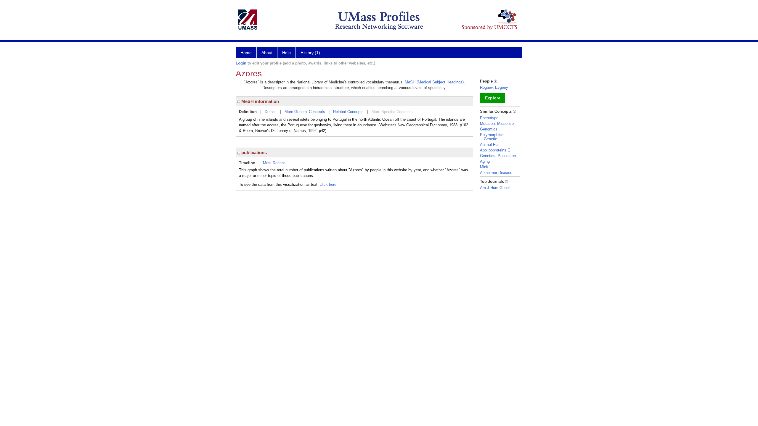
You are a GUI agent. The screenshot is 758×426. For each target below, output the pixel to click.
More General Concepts (305, 111)
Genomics (488, 129)
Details (271, 111)
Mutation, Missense (497, 123)
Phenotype (489, 118)
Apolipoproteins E (495, 150)
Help (286, 52)
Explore (492, 98)
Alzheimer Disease (496, 172)
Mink (484, 167)
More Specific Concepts (392, 111)
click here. (329, 184)
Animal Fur (489, 144)
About (266, 52)
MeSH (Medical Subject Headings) (434, 82)
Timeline (247, 163)
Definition (248, 111)
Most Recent (274, 163)
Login (241, 63)
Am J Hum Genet (495, 187)
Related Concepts (348, 111)
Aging (485, 161)
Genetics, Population (498, 156)
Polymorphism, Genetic (493, 137)
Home (246, 52)
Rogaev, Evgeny (494, 87)
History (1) (310, 52)
